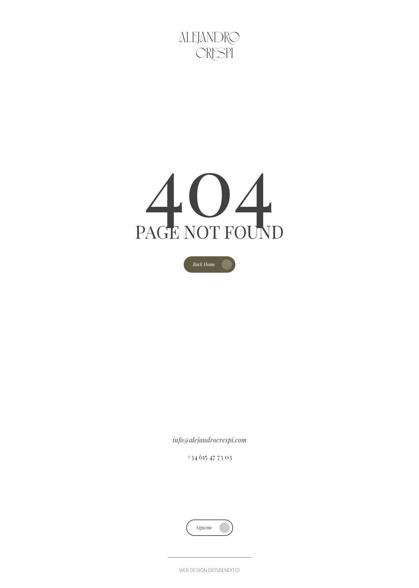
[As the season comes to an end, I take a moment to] (289, 490)
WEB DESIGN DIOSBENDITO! (209, 570)
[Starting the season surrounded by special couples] (130, 490)
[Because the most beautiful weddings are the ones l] (24, 490)
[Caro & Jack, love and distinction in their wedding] (341, 490)
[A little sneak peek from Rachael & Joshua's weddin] (77, 490)
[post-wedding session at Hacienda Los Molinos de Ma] (236, 490)
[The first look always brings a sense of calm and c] (183, 490)
